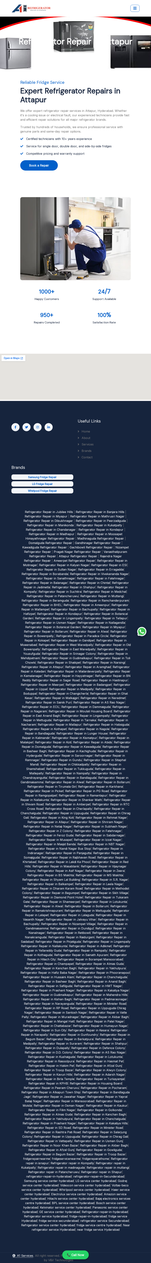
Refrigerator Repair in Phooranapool (104, 972)
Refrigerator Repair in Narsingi (103, 662)
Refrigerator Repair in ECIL (40, 707)
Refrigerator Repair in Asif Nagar (60, 871)
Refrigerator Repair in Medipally (71, 689)
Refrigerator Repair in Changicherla (63, 693)
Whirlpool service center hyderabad (84, 1190)
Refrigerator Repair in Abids (92, 742)
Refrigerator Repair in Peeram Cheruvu (51, 1088)
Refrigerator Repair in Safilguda (50, 986)
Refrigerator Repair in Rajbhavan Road (68, 857)
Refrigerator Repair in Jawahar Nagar (58, 1097)
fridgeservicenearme (66, 1159)
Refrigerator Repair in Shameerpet (55, 902)
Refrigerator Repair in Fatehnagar (100, 578)
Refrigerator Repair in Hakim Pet (51, 1066)
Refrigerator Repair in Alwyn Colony (100, 1070)
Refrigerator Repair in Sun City (44, 1030)
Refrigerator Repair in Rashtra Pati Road (52, 1132)
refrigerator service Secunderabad (104, 1221)
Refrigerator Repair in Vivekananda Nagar (99, 574)
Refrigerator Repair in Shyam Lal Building (51, 879)
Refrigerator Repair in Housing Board (96, 1083)
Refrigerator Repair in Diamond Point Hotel (53, 897)
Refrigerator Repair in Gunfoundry (74, 1035)
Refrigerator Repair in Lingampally (59, 618)
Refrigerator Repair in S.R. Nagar (105, 879)
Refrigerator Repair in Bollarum (46, 631)
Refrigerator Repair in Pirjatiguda (58, 941)
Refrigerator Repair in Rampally (85, 950)
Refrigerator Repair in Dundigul (72, 928)
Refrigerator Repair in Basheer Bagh (49, 981)
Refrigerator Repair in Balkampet (50, 884)
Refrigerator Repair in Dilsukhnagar (48, 521)
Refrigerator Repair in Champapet (50, 964)
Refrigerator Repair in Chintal (89, 583)
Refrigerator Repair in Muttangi (102, 596)
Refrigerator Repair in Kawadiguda (77, 747)
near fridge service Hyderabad (98, 1229)
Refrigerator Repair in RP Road (46, 1008)
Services (87, 444)
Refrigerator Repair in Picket (43, 791)
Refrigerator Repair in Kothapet (44, 729)
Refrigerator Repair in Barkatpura (69, 1039)
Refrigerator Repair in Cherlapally (68, 809)
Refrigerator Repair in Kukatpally (99, 525)
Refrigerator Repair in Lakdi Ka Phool (64, 862)
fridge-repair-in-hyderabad (88, 1216)
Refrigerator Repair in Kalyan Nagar (64, 565)
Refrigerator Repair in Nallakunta (44, 946)
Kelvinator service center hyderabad (65, 1207)
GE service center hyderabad (59, 1212)
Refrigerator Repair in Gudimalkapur (67, 658)
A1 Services (25, 1255)
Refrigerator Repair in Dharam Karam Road (52, 888)
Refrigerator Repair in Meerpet (42, 685)
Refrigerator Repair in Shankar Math (76, 800)
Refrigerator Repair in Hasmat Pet (99, 1061)
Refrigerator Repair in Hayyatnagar (68, 676)
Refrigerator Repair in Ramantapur (83, 795)
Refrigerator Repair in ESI (109, 565)
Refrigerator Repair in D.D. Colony (48, 1052)
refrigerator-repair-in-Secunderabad (98, 1176)
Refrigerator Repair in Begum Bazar (50, 1154)
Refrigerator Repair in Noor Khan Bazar (50, 1145)
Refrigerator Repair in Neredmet (102, 698)
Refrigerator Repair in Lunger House (82, 733)
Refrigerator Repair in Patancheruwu (52, 596)
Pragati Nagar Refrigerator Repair (77, 552)
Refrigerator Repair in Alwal (89, 631)
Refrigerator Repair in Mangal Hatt (50, 1021)
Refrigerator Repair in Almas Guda (100, 964)
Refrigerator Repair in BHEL (42, 605)
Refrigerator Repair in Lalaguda (72, 915)
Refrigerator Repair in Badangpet (89, 685)
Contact (86, 457)
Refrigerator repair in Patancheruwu (53, 1172)
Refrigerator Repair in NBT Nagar (100, 844)
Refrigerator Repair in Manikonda (50, 525)
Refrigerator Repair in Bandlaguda (72, 778)
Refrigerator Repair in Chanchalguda (101, 977)
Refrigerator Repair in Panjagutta (68, 853)
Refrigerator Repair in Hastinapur (104, 680)
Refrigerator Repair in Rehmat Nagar (101, 817)
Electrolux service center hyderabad (76, 1194)
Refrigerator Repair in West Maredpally (66, 645)
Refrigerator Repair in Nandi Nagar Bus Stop (59, 848)
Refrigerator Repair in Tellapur (106, 618)
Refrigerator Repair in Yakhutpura (102, 968)
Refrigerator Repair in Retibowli (68, 933)
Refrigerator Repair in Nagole (88, 729)
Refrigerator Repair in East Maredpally (68, 649)
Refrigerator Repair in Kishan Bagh (47, 999)
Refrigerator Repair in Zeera (104, 871)
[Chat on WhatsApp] (141, 631)
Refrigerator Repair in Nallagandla (101, 622)
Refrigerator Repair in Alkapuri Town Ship (50, 1092)
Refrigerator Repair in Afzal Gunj (99, 1066)
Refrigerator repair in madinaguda (61, 1167)
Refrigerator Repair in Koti (53, 742)
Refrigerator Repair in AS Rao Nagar (99, 702)
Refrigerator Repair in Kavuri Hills (48, 1074)
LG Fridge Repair (42, 483)
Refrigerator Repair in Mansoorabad (68, 1101)
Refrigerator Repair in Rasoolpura (50, 1061)
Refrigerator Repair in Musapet (50, 840)
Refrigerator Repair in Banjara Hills (100, 512)
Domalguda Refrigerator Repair (50, 543)
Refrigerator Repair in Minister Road (101, 1003)
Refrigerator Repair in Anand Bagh (101, 981)
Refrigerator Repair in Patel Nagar (100, 1021)
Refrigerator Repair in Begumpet (56, 893)
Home (85, 431)
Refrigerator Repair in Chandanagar (51, 529)
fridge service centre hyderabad (99, 1225)
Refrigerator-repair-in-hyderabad (105, 1212)
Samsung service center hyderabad (49, 1181)
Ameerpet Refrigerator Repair (74, 560)
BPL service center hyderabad (73, 1203)
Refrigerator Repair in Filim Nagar (51, 1110)
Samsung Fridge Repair (42, 477)
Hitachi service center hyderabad (70, 1198)
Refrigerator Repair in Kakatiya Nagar (102, 990)
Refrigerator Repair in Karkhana (100, 786)
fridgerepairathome (95, 1159)
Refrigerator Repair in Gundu (61, 760)
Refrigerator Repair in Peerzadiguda (101, 521)
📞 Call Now (75, 1255)
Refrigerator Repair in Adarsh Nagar (99, 1074)
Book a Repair (39, 165)
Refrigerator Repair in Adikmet (90, 946)
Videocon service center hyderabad (85, 1185)
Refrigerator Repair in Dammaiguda (85, 707)
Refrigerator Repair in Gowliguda (99, 1150)
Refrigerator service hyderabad (46, 1216)
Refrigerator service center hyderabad (48, 1225)
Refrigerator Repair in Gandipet (72, 640)
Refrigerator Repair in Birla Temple (50, 1079)
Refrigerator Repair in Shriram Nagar (97, 822)
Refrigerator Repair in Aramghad (88, 667)
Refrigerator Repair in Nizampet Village (68, 924)
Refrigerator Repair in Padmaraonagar (100, 999)
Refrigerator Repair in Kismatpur (74, 738)
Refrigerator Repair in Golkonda (99, 1110)
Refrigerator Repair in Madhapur (51, 534)
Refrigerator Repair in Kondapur (100, 529)
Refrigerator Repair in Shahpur (73, 587)
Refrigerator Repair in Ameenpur (87, 605)
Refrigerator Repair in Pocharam (103, 1088)
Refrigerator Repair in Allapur (48, 822)
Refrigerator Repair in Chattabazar (47, 1026)
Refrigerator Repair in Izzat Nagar (97, 840)
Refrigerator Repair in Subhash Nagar (100, 826)
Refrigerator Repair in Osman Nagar (59, 1105)
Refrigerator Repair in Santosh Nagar (61, 1012)
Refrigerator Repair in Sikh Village (104, 893)
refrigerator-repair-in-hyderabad (48, 1176)
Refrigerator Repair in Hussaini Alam (48, 977)
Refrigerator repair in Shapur (101, 1172)
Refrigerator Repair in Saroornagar (68, 755)
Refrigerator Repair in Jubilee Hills (49, 512)
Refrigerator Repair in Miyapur (46, 516)
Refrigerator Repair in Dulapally (47, 1048)
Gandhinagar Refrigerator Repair (98, 543)
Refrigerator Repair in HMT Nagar (98, 986)
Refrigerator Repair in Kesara (88, 1030)
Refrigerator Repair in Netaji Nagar (47, 826)
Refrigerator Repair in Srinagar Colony (69, 653)
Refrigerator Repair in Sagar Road (55, 680)
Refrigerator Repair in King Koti (52, 817)
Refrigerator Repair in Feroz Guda (49, 835)
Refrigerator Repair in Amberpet (67, 804)
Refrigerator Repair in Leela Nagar (99, 884)
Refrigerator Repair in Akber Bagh (104, 1145)
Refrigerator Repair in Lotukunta (104, 902)
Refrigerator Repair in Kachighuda (72, 751)
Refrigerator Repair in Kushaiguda (51, 1057)
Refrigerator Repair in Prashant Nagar (48, 990)
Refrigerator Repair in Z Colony (51, 831)
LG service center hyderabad (96, 1181)
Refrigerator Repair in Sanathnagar (50, 578)
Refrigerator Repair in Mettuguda (87, 910)
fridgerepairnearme (36, 1159)
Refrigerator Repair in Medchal (104, 591)
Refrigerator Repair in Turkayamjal (100, 1079)
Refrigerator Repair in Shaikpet (59, 662)
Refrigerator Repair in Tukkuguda (69, 769)
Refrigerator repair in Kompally (72, 1163)
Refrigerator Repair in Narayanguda (49, 1003)
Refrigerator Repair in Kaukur (106, 1105)
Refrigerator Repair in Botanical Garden (52, 627)
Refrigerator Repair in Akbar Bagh (105, 1017)
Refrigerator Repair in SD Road (49, 1128)
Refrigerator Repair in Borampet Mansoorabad (90, 959)
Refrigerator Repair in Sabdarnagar (99, 835)
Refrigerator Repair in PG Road (87, 791)
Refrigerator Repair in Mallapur (59, 724)
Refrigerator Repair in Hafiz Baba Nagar (48, 972)
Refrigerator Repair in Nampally (67, 773)
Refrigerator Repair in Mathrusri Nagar (97, 516)
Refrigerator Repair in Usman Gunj (98, 1141)
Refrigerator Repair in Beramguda (45, 600)
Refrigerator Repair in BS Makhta (50, 875)
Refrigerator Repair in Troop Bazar (48, 1070)
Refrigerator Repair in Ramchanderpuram (100, 600)
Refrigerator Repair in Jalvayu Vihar (71, 919)
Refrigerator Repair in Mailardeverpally (74, 671)
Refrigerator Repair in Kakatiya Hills (103, 1123)
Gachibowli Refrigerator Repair (91, 547)
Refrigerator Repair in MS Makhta (99, 875)
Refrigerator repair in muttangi (108, 1167)
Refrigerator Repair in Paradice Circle (82, 636)
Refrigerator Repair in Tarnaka (74, 720)
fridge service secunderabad (58, 1221)
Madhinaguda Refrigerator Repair (100, 538)
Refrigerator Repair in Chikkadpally (64, 764)
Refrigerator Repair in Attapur (42, 667)
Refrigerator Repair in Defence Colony (98, 1048)
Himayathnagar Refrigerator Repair (50, 538)
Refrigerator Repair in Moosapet (99, 534)
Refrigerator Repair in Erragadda (101, 569)
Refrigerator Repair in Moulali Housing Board (80, 711)
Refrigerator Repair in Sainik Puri (48, 702)
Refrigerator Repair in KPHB (48, 1083)
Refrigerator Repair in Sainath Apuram (81, 955)
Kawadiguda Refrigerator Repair (44, 547)
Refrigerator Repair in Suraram (60, 1043)
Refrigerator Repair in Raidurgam (71, 937)
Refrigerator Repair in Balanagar (45, 583)
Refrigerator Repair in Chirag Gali (105, 1136)
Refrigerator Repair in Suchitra (59, 591)
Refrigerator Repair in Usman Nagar (50, 622)
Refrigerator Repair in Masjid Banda (51, 844)
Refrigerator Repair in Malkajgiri (56, 698)
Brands (86, 451)
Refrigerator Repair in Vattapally (50, 1141)
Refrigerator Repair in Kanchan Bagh (50, 968)
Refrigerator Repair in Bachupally (74, 609)
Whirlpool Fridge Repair (42, 490)
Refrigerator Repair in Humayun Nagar (100, 1026)
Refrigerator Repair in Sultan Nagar (51, 569)
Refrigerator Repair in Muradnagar (54, 1017)
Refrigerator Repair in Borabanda (45, 574)
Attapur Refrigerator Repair (78, 556)
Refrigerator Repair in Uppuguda (65, 813)
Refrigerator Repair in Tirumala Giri (51, 786)
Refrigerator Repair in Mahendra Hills (101, 995)
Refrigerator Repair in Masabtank (55, 866)
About (85, 438)
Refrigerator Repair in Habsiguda (106, 724)
